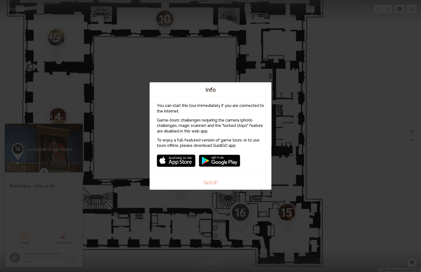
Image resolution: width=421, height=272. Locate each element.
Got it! (210, 183)
